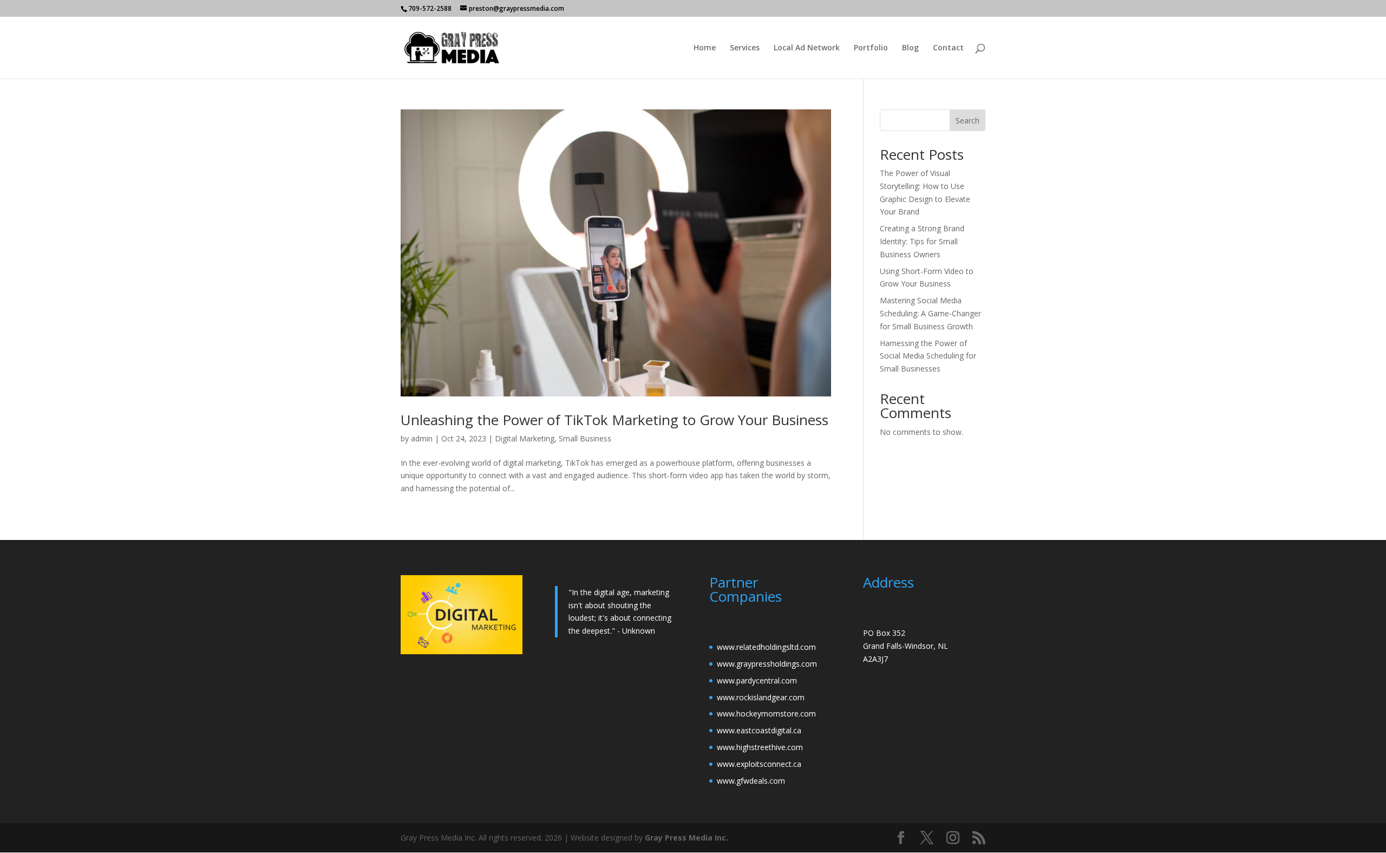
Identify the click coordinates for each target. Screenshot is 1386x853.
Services (745, 48)
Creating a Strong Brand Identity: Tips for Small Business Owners (922, 241)
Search (967, 120)
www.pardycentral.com (757, 680)
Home (705, 48)
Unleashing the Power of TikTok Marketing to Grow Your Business (614, 419)
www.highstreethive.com (760, 747)
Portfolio (871, 48)
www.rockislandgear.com (761, 697)
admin (422, 438)
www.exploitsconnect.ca (759, 764)
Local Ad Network (807, 48)
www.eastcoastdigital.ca (759, 730)
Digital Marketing (524, 438)
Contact (948, 48)
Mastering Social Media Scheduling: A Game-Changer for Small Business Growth (930, 313)
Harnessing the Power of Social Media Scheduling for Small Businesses (928, 356)
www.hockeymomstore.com (766, 713)
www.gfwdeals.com (751, 781)
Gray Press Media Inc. (686, 837)
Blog (910, 48)
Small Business (585, 438)
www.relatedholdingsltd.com (766, 647)
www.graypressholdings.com (767, 664)
